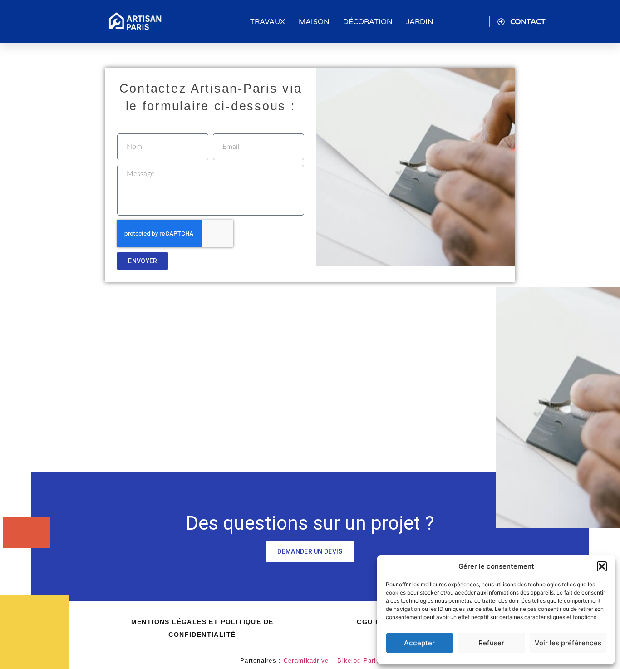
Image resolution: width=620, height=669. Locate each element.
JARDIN (419, 21)
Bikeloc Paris (358, 660)
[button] (601, 566)
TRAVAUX (267, 21)
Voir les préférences (568, 643)
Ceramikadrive (306, 660)
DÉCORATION (368, 21)
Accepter (419, 643)
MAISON (314, 21)
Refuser (491, 643)
